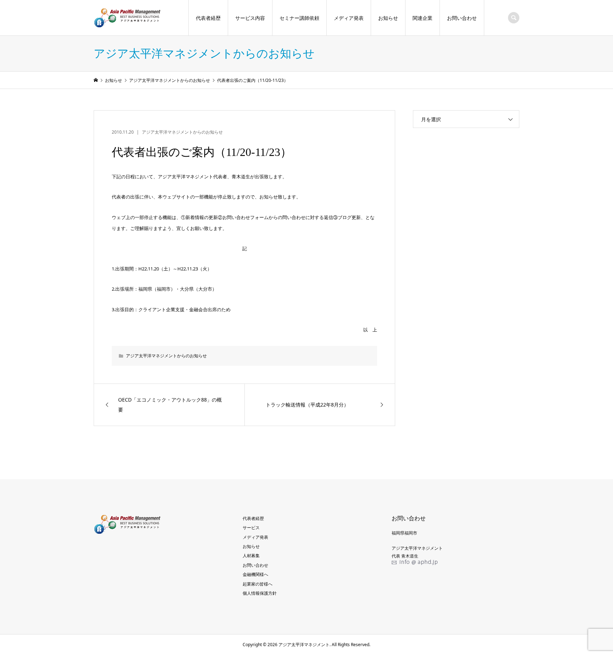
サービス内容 (250, 18)
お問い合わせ (462, 18)
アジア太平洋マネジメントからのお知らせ (182, 132)
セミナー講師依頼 (299, 18)
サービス (251, 528)
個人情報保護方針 (260, 593)
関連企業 (422, 18)
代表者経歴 (208, 18)
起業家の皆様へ (257, 584)
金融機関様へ (255, 574)
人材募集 (251, 556)
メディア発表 (349, 18)
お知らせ (388, 18)
